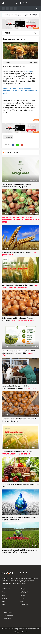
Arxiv (3, 605)
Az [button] (37, 8)
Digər (3, 601)
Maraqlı (22, 595)
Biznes (4, 592)
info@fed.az (7, 619)
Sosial (3, 595)
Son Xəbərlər (6, 589)
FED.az (29, 71)
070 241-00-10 (8, 612)
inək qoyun (8, 137)
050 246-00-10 (8, 615)
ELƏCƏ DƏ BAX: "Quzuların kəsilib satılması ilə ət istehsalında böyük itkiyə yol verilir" (20, 90)
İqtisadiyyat (24, 592)
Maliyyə (22, 589)
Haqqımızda (24, 605)
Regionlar (5, 598)
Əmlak (22, 598)
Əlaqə (22, 601)
